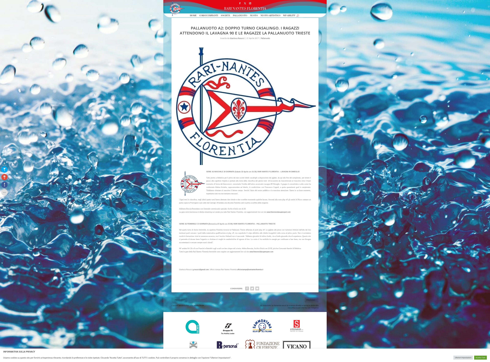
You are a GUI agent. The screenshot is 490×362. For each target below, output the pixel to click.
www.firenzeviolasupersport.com (279, 212)
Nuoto (254, 16)
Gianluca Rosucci (237, 38)
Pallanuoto (240, 16)
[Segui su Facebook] (240, 3)
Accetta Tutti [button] (480, 357)
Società (225, 16)
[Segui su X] (245, 3)
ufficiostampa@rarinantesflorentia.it (250, 270)
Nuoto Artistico (270, 16)
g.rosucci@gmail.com (201, 270)
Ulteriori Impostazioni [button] (463, 357)
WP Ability (289, 16)
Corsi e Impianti (208, 16)
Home (193, 16)
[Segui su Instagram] (250, 3)
